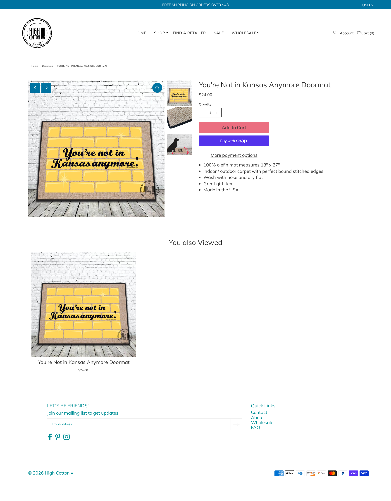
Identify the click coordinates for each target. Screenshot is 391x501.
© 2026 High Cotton (49, 473)
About (257, 417)
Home (34, 65)
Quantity (205, 104)
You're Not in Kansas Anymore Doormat (84, 362)
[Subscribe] (236, 424)
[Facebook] (50, 437)
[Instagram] (66, 437)
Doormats (47, 65)
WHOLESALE (244, 33)
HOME (140, 33)
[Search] (335, 33)
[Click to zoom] (157, 88)
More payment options (234, 155)
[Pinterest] (57, 437)
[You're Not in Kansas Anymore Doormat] (83, 304)
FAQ (255, 427)
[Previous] (35, 88)
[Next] (46, 88)
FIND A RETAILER (189, 33)
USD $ (367, 5)
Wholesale (262, 422)
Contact (259, 412)
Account (347, 33)
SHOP (159, 33)
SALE (219, 33)
